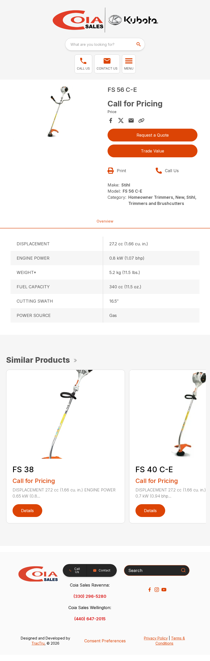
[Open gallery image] (57, 113)
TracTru (38, 643)
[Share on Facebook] (111, 120)
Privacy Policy (156, 638)
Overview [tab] (105, 221)
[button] (83, 63)
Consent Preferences (105, 640)
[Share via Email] (131, 120)
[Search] (183, 570)
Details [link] (27, 510)
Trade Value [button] (152, 150)
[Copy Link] (141, 120)
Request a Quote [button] (152, 135)
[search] (139, 44)
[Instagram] (156, 589)
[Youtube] (163, 589)
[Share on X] (121, 120)
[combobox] (105, 44)
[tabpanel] (57, 113)
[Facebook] (149, 589)
